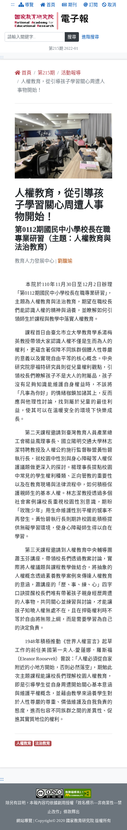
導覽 (29, 4)
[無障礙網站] (77, 793)
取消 (112, 4)
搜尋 (72, 37)
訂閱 (93, 4)
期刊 (72, 4)
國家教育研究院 (80, 821)
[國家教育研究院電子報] (68, 21)
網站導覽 (24, 821)
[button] (22, 146)
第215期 (46, 72)
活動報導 (71, 72)
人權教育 (24, 743)
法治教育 (43, 743)
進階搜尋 (90, 37)
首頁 (51, 4)
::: (12, 4)
